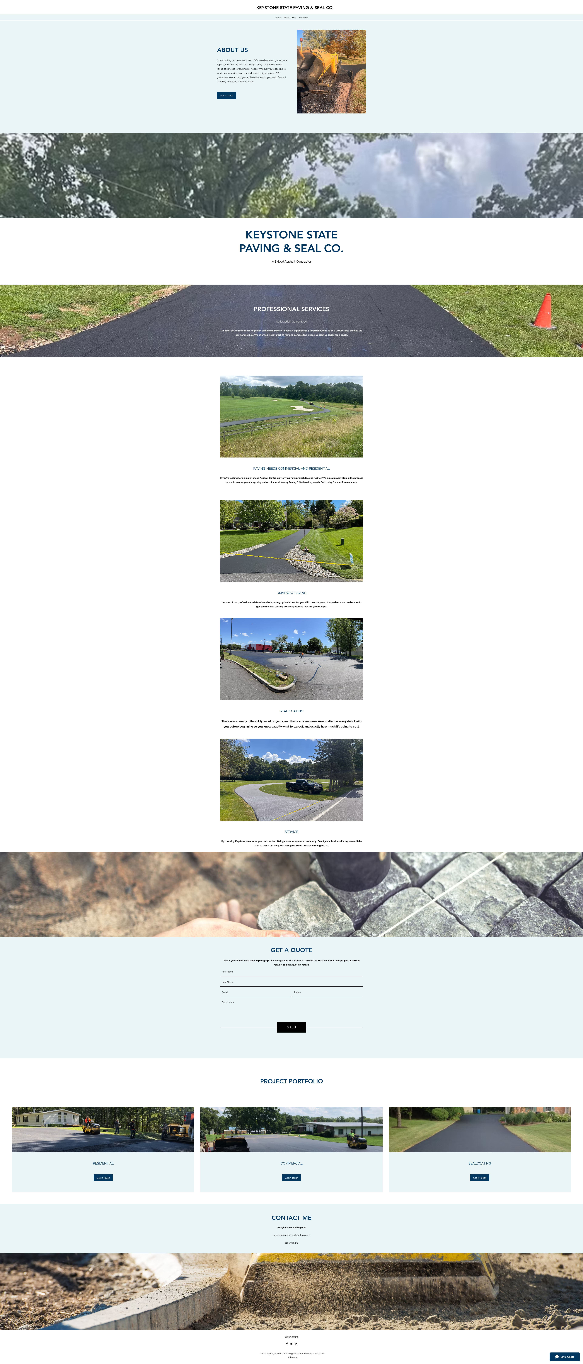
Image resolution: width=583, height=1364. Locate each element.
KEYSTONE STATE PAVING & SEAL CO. (295, 7)
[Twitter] (291, 1343)
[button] (226, 95)
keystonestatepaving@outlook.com (291, 1235)
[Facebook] (286, 1343)
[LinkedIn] (296, 1343)
